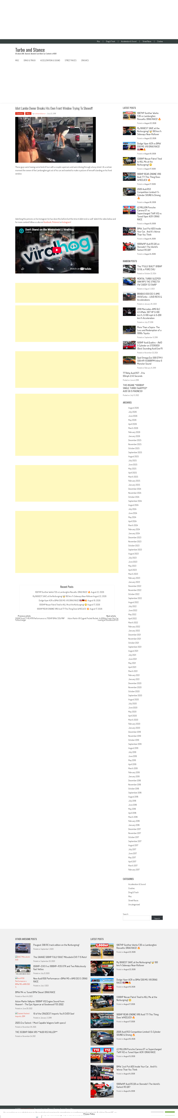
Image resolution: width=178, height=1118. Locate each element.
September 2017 (134, 841)
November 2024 (134, 493)
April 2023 (132, 570)
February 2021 (134, 675)
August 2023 (133, 553)
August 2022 (133, 602)
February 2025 (134, 480)
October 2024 (133, 497)
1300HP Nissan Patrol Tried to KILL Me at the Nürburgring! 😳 (63, 604)
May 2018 (132, 809)
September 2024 (135, 501)
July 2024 (132, 509)
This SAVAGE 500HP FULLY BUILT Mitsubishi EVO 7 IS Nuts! (60, 957)
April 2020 (132, 715)
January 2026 (134, 436)
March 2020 (133, 719)
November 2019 (134, 736)
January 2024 (134, 533)
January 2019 (134, 776)
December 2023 (134, 537)
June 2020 (132, 707)
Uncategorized (134, 904)
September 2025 (135, 452)
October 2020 (134, 691)
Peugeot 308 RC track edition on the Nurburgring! (56, 944)
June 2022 (132, 610)
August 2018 (133, 796)
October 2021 (133, 642)
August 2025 (133, 456)
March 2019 (133, 768)
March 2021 (132, 671)
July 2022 (132, 606)
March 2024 (133, 525)
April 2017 (132, 861)
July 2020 (132, 703)
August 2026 (133, 408)
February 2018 (134, 821)
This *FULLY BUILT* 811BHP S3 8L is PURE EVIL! (149, 268)
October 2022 (133, 594)
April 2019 (132, 764)
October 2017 (133, 837)
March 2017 (132, 865)
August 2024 (133, 505)
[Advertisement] (89, 19)
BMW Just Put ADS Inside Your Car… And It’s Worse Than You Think (149, 231)
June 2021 (132, 659)
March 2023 (133, 574)
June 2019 (132, 756)
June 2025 (132, 464)
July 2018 (132, 800)
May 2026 (132, 420)
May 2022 (132, 614)
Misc (98, 41)
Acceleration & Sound (128, 41)
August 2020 (133, 699)
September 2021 (134, 647)
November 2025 (134, 444)
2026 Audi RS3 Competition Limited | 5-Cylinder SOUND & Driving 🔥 (149, 194)
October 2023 (133, 545)
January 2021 (133, 679)
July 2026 (132, 412)
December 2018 (134, 780)
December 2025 (134, 440)
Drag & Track (110, 41)
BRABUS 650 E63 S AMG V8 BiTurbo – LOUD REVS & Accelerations (149, 296)
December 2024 (134, 489)
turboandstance (40, 113)
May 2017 (132, 857)
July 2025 (132, 460)
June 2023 (132, 561)
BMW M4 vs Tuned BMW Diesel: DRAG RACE (35, 992)
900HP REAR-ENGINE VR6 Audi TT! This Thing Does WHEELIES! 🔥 (63, 608)
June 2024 (132, 513)
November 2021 (134, 638)
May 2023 (132, 565)
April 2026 (132, 424)
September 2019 (135, 744)
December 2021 (134, 634)
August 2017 (133, 845)
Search (125, 914)
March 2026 (133, 428)
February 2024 (134, 529)
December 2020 (134, 683)
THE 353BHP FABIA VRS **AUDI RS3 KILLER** (36, 1032)
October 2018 (133, 788)
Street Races (147, 41)
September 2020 (135, 695)
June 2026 (132, 416)
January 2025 (134, 484)
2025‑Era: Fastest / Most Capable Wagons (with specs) (40, 1022)
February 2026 (134, 432)
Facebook (47, 222)
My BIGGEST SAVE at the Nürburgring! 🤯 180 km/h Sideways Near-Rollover (63, 596)
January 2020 (134, 728)
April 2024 (132, 521)
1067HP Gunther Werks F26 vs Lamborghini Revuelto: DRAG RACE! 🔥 (62, 592)
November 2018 (134, 784)
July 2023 (132, 557)
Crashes (160, 41)
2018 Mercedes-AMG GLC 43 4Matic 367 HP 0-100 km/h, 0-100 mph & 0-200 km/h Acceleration (149, 313)
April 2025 (132, 472)
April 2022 (132, 618)
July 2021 (132, 655)
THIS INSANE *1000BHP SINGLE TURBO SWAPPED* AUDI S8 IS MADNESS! (135, 388)
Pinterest (56, 222)
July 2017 (132, 849)
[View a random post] (159, 60)
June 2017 (132, 853)
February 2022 (134, 626)
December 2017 (134, 829)
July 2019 (132, 752)
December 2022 (134, 586)
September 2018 (135, 792)
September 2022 (135, 598)
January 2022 (134, 630)
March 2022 (133, 622)
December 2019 (134, 732)
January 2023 (134, 582)
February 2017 (134, 869)
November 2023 (134, 541)
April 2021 (132, 667)
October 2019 (133, 740)
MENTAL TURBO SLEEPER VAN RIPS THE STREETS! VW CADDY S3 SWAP (149, 281)
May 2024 (132, 517)
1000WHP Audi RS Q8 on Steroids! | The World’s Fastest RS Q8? (148, 246)
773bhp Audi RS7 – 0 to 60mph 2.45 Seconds (134, 374)
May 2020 (132, 711)
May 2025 (132, 468)
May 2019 (132, 760)
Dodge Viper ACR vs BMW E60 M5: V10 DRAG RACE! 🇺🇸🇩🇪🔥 (63, 600)
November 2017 (134, 833)
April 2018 (132, 813)
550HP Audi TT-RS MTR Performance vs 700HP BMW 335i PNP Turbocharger (40, 619)
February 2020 (134, 723)
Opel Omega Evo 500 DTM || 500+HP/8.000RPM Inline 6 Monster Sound (149, 360)
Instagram (66, 222)
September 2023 (135, 549)
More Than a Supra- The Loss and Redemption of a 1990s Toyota (149, 330)
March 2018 (133, 817)
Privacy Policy (89, 1114)
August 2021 (133, 651)
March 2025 (133, 476)
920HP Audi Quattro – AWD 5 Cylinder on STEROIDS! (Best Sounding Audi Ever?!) (150, 345)
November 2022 (134, 590)
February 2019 (134, 772)
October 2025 (133, 448)
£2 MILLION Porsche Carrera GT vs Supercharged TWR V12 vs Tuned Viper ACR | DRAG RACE (149, 213)
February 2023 (134, 578)
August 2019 (133, 748)
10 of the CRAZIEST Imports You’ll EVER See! (53, 1013)
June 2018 (132, 804)
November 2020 (135, 687)
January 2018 (134, 825)
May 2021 (132, 663)
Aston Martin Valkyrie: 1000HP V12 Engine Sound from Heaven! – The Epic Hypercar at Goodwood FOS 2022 (39, 1003)
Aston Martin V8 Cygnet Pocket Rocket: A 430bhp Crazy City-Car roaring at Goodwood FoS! (93, 619)
